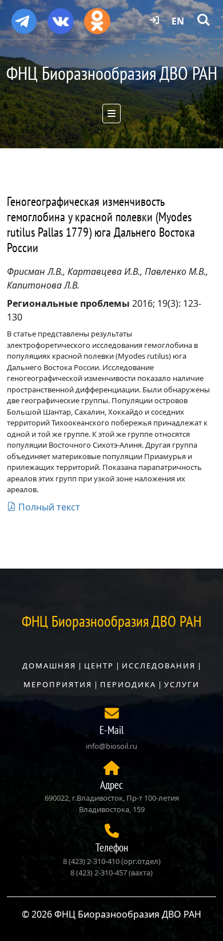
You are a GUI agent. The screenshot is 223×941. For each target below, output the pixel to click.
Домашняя (49, 665)
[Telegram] (24, 16)
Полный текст (48, 507)
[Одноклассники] (97, 17)
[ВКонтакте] (60, 17)
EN (178, 21)
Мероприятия (57, 684)
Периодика (128, 684)
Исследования (159, 665)
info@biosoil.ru (111, 746)
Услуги (182, 684)
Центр (99, 665)
